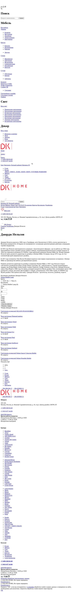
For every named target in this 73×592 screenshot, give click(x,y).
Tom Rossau (8, 527)
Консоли (7, 67)
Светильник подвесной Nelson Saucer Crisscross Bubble (18, 353)
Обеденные (8, 60)
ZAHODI (8, 538)
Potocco (7, 519)
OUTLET (21, 205)
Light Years (8, 484)
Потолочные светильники (13, 111)
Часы (6, 135)
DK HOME (8, 463)
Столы (3, 55)
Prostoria (7, 521)
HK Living (8, 478)
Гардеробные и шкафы (8, 93)
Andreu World (9, 434)
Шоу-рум (7, 210)
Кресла (3, 42)
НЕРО (28, 172)
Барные (7, 75)
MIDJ (6, 500)
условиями (30, 587)
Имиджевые (8, 39)
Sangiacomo (8, 522)
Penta (6, 514)
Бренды (7, 182)
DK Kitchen (8, 465)
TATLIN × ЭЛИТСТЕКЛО (13, 526)
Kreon (6, 480)
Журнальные (9, 62)
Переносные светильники (13, 109)
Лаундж (7, 52)
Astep (6, 443)
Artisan (7, 441)
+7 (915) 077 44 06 (6, 161)
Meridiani (7, 499)
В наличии (8, 180)
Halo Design (8, 475)
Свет (6, 175)
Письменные (9, 65)
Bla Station (8, 446)
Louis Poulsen (9, 488)
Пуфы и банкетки (6, 85)
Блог (2, 165)
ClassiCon (8, 455)
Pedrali (7, 512)
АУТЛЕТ (7, 178)
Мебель (7, 173)
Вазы (6, 139)
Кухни (7, 170)
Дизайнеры (48, 205)
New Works (8, 507)
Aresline (7, 438)
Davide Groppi (9, 456)
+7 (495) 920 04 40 (6, 159)
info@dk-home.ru (6, 414)
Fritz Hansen (8, 472)
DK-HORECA (19, 388)
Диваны (3, 29)
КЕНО (23, 172)
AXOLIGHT (9, 444)
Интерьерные (9, 47)
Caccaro (7, 451)
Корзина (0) (26, 165)
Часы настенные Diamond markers (12, 316)
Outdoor (3, 97)
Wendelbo (8, 536)
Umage (7, 529)
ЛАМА (18, 172)
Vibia (6, 531)
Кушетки (7, 32)
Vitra (6, 534)
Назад (3, 228)
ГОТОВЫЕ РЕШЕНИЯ (38, 172)
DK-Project (7, 224)
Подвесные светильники (13, 113)
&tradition (8, 431)
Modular (7, 502)
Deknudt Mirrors (10, 460)
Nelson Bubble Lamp (7, 277)
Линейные (8, 36)
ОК (2, 590)
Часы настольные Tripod (8, 322)
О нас (6, 168)
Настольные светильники (13, 114)
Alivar (6, 433)
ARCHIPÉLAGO (10, 436)
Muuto (7, 504)
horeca (3, 157)
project (3, 154)
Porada (7, 517)
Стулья (3, 70)
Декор (6, 177)
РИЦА (7, 172)
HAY (6, 477)
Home (2, 151)
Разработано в (5, 582)
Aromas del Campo (10, 439)
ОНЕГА (12, 172)
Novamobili (8, 511)
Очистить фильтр (7, 304)
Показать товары (6, 306)
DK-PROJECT (7, 388)
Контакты (7, 165)
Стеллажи (8, 90)
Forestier (7, 468)
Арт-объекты (9, 140)
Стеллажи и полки (7, 95)
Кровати (3, 82)
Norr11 (7, 509)
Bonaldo (7, 448)
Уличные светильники (12, 119)
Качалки (7, 46)
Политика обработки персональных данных (15, 578)
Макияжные (8, 59)
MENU (7, 497)
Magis (6, 490)
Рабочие (7, 49)
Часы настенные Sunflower (9, 343)
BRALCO (8, 450)
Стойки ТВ (4, 87)
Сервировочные (10, 64)
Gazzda (7, 473)
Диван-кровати (9, 37)
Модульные (8, 34)
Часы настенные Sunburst (9, 348)
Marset (7, 492)
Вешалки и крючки (11, 134)
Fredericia (8, 470)
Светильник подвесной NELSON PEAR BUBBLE (17, 311)
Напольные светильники (13, 116)
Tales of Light (9, 524)
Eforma (7, 466)
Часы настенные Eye (7, 332)
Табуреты (8, 79)
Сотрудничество (10, 207)
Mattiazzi (7, 494)
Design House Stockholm (12, 461)
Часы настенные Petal (8, 337)
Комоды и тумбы (6, 83)
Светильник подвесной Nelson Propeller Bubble (16, 358)
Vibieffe (7, 533)
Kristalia (7, 482)
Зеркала (7, 137)
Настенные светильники (13, 118)
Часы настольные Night (8, 327)
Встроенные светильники (13, 121)
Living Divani (9, 485)
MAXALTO (8, 495)
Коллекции (41, 205)
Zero (6, 539)
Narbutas (7, 505)
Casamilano (8, 453)
